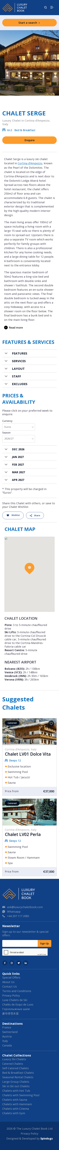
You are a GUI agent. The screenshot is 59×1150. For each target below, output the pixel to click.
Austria (7, 1036)
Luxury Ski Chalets (14, 1059)
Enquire (30, 140)
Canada (7, 1045)
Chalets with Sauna (14, 1099)
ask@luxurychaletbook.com (25, 907)
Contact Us (9, 986)
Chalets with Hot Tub (16, 1090)
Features (19, 353)
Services (19, 361)
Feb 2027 (18, 464)
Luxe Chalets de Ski (14, 1000)
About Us (8, 982)
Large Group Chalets (15, 1081)
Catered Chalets (12, 1063)
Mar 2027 (18, 472)
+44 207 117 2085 (18, 916)
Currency (7, 421)
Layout (18, 369)
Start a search (28, 22)
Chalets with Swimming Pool (20, 1095)
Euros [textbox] (7, 427)
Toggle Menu (52, 7)
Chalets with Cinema (15, 1108)
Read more (16, 327)
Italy (5, 1041)
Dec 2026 (18, 449)
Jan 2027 (18, 457)
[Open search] (45, 7)
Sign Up (44, 943)
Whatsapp (14, 911)
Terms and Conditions (16, 991)
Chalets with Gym (13, 1113)
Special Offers (11, 977)
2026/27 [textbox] (8, 438)
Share (37, 515)
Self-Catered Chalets (15, 1068)
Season (6, 432)
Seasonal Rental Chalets (17, 1077)
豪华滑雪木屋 (10, 1013)
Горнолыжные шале (16, 1009)
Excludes (19, 384)
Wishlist (15, 515)
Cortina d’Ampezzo (30, 163)
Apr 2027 (18, 480)
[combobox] (18, 427)
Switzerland (10, 1032)
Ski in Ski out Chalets (15, 1086)
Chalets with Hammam (17, 1104)
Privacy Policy (11, 995)
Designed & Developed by (29, 1138)
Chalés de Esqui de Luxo (17, 1004)
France (6, 1027)
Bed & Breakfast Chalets (18, 1072)
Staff (16, 376)
